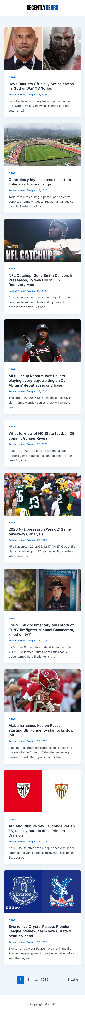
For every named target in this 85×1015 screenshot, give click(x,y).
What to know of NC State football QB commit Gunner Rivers (42, 435)
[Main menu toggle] (8, 8)
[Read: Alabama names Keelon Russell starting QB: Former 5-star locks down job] (42, 690)
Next (73, 979)
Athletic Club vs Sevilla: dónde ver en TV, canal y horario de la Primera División (42, 830)
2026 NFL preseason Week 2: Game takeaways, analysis (40, 531)
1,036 (44, 979)
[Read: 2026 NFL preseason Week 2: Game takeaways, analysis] (42, 494)
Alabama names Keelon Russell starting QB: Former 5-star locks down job (42, 730)
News (12, 76)
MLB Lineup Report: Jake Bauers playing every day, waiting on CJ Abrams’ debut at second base (37, 380)
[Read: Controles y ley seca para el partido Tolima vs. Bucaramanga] (42, 144)
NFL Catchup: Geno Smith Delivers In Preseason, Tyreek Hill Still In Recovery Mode (41, 280)
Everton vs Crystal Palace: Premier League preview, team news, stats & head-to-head (40, 931)
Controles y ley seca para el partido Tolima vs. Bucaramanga (40, 181)
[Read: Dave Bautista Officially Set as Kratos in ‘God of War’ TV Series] (42, 48)
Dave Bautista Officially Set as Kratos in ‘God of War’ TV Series (41, 86)
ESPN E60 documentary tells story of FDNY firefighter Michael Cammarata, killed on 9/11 (41, 629)
